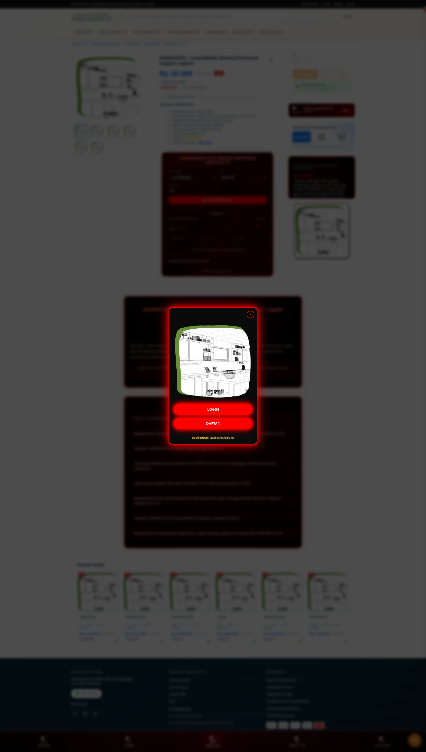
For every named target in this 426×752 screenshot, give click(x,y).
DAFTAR (213, 423)
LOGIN (213, 409)
